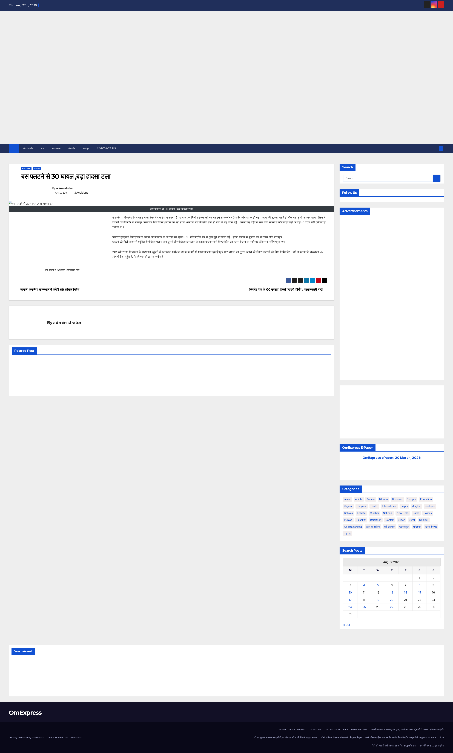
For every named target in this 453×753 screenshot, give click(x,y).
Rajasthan (375, 519)
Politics (428, 512)
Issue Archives (359, 729)
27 (391, 607)
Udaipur (423, 519)
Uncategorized (353, 526)
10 (350, 592)
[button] (435, 148)
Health (374, 506)
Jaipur (404, 506)
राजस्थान (56, 148)
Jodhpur (430, 506)
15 (419, 592)
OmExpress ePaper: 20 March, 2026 (392, 458)
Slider (37, 169)
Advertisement (297, 729)
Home (282, 729)
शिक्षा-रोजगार (431, 526)
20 (391, 599)
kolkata (348, 512)
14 (405, 592)
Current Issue (332, 729)
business (397, 499)
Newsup (59, 737)
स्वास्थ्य (347, 533)
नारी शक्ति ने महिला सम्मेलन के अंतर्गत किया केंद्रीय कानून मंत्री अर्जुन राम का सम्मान (400, 737)
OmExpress (12, 50)
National (387, 512)
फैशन (442, 737)
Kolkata (361, 512)
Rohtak (390, 519)
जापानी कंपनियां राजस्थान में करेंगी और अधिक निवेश (49, 289)
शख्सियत (417, 526)
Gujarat (348, 506)
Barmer (371, 499)
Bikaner (26, 169)
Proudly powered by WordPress (27, 737)
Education (426, 499)
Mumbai (374, 512)
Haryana (361, 506)
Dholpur (411, 499)
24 (350, 607)
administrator (64, 188)
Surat (412, 519)
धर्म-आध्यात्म (389, 526)
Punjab (348, 519)
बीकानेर (71, 148)
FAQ (345, 729)
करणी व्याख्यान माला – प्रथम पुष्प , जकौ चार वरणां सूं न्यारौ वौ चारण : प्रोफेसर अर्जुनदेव (407, 729)
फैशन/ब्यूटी (404, 526)
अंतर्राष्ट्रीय (28, 148)
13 (391, 592)
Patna (416, 512)
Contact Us (106, 148)
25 (364, 607)
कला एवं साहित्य (373, 526)
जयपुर (86, 148)
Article (358, 499)
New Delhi (403, 512)
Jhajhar (416, 506)
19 (377, 599)
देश (42, 148)
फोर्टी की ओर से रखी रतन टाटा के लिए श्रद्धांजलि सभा (393, 745)
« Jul (346, 625)
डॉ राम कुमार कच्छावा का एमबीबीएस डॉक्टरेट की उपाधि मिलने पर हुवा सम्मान (285, 737)
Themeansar (75, 737)
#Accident (81, 192)
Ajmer (347, 499)
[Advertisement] (226, 117)
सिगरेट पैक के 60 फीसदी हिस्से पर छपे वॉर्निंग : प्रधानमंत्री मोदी (286, 289)
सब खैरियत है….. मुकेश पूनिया (432, 745)
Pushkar (361, 519)
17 (350, 599)
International (389, 506)
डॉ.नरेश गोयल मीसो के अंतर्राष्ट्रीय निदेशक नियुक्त (341, 737)
